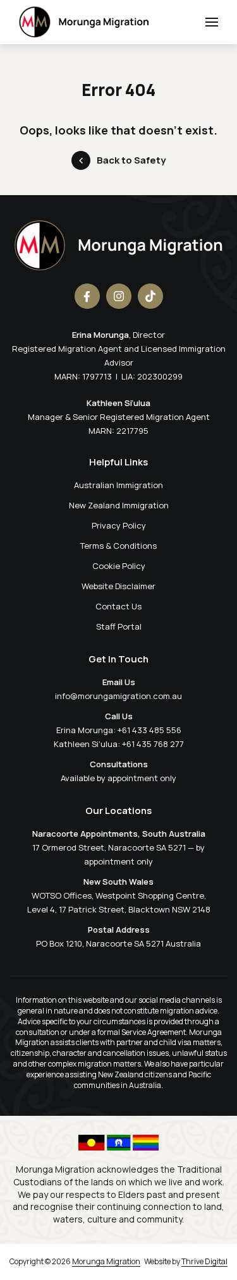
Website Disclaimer (118, 586)
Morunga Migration (106, 1261)
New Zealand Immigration (119, 505)
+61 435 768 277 (153, 744)
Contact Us (118, 606)
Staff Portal (119, 626)
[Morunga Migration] (84, 22)
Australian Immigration (118, 485)
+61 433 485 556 (149, 730)
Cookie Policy (118, 565)
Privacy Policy (119, 525)
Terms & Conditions (118, 545)
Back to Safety (131, 160)
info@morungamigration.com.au (118, 696)
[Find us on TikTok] (150, 296)
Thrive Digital (204, 1261)
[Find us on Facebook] (87, 296)
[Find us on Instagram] (118, 296)
